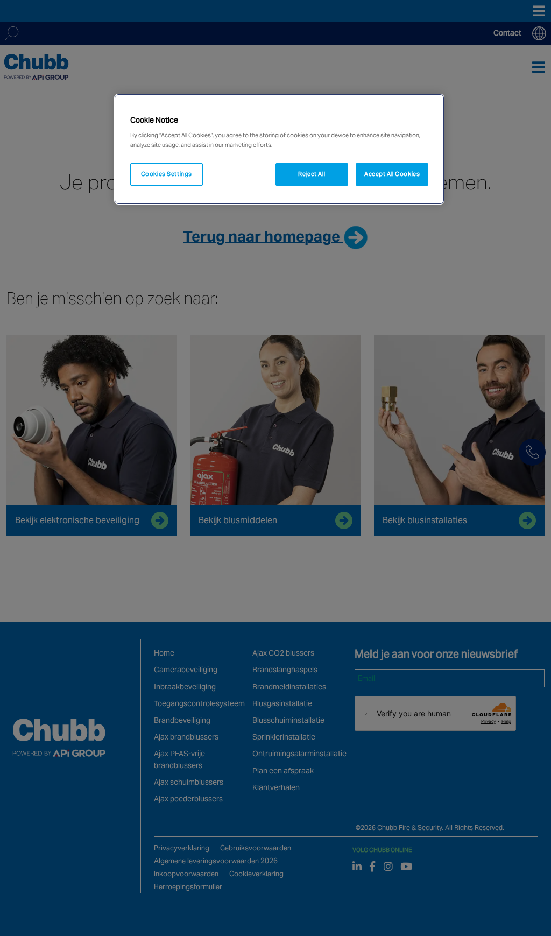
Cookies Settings (166, 174)
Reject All (311, 174)
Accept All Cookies (392, 174)
